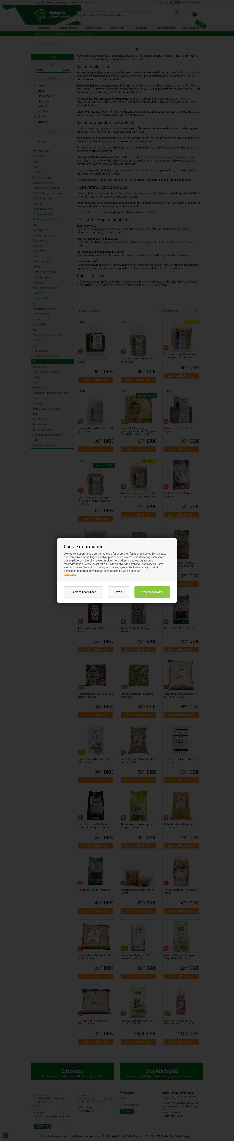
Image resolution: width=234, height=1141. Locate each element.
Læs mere (70, 574)
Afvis (119, 592)
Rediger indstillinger (83, 592)
